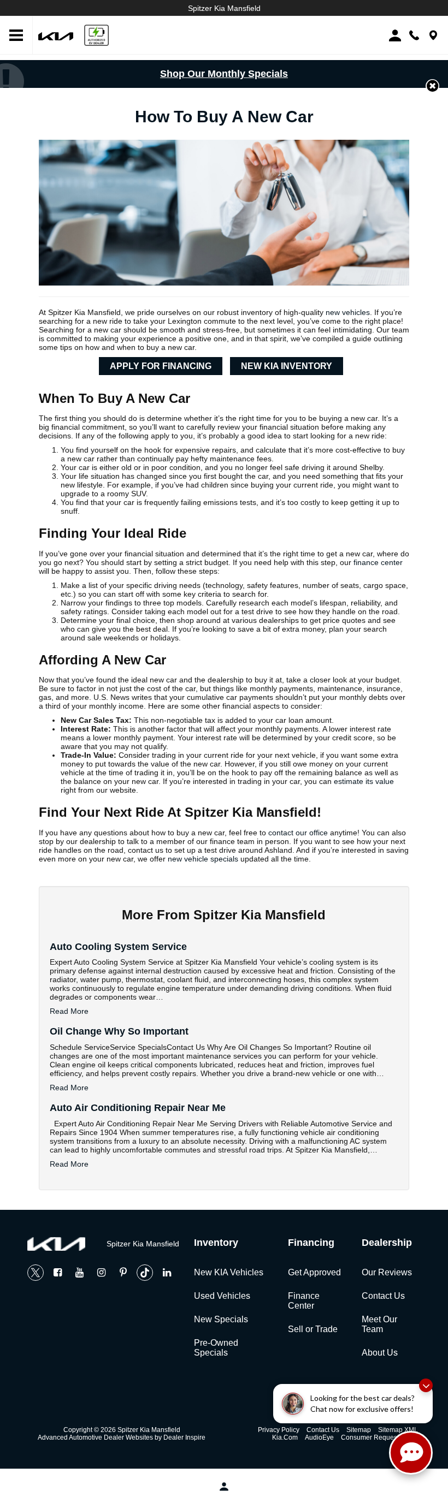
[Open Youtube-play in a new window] (79, 1272)
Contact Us (383, 1295)
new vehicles (348, 312)
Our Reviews (387, 1272)
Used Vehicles (222, 1295)
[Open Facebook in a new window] (57, 1272)
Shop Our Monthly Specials (224, 73)
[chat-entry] (411, 1453)
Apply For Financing (160, 366)
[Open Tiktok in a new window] (145, 1272)
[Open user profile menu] (224, 1486)
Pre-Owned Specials (216, 1347)
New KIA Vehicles (228, 1272)
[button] (432, 86)
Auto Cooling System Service (118, 946)
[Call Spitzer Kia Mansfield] (414, 35)
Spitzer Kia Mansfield (224, 8)
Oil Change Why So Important (119, 1031)
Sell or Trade (313, 1329)
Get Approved (314, 1272)
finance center (378, 562)
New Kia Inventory (286, 366)
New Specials (221, 1319)
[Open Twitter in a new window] (35, 1272)
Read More (69, 1011)
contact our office (298, 832)
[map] (433, 35)
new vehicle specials (203, 858)
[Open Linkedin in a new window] (166, 1272)
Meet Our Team (379, 1324)
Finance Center (304, 1300)
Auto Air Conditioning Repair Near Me (138, 1107)
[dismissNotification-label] (426, 1385)
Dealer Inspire (184, 1437)
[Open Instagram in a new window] (101, 1272)
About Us (380, 1352)
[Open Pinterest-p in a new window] (123, 1272)
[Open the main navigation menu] (16, 35)
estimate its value (364, 781)
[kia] (55, 35)
